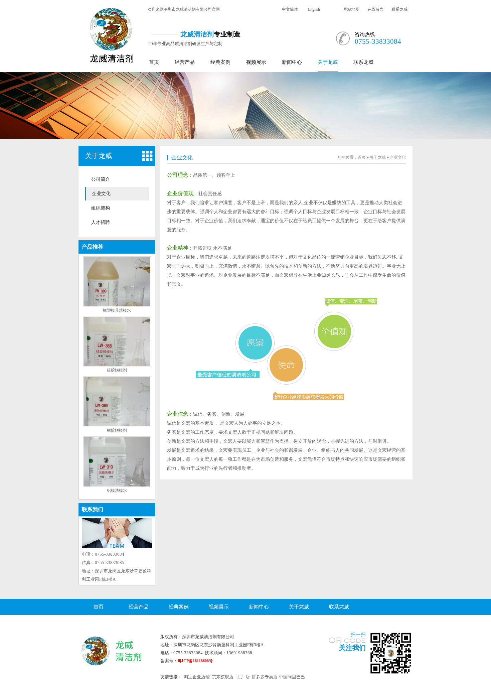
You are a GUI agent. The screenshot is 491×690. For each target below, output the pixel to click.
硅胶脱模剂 (117, 370)
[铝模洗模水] (117, 486)
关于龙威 (328, 62)
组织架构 (100, 208)
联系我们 (92, 509)
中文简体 (290, 9)
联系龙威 (399, 9)
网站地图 (351, 9)
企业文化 (101, 193)
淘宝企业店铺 (197, 676)
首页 (154, 62)
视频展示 (256, 62)
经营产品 (185, 62)
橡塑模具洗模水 (117, 310)
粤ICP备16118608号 (195, 661)
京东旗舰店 (222, 676)
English (314, 9)
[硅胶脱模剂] (117, 365)
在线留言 (375, 9)
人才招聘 (100, 222)
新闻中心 (292, 62)
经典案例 (220, 62)
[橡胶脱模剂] (117, 425)
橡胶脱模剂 (117, 430)
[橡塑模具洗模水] (117, 305)
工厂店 (243, 676)
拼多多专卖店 (265, 676)
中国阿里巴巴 (292, 676)
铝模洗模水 (117, 490)
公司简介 (100, 179)
